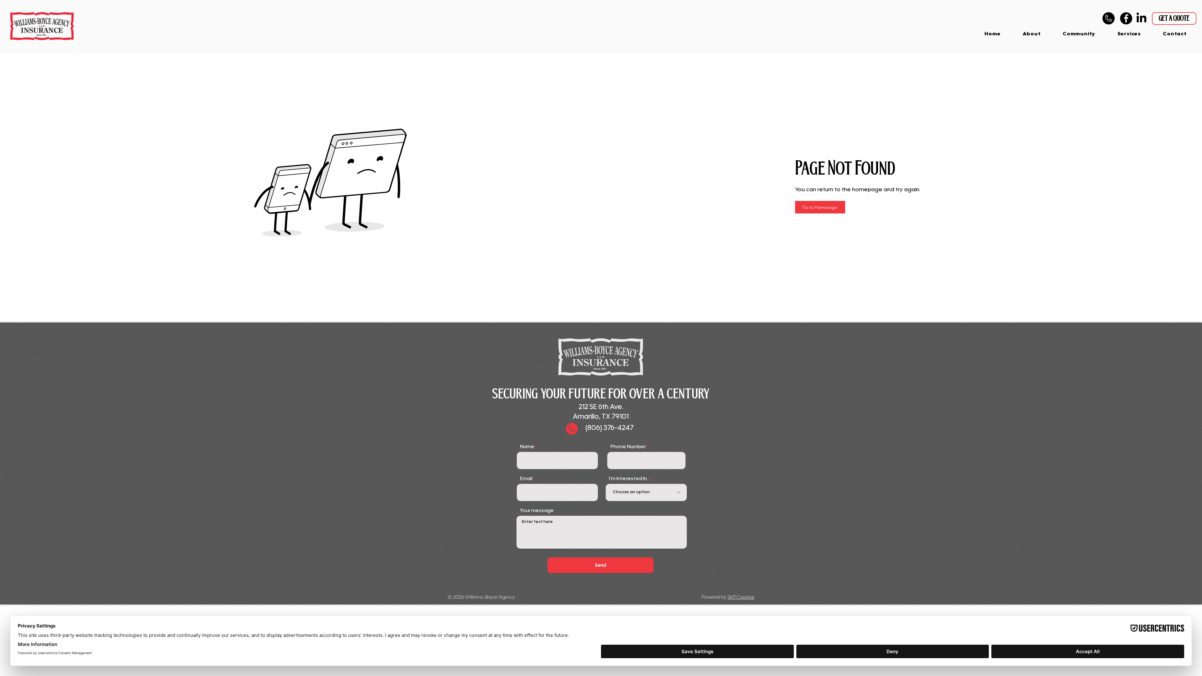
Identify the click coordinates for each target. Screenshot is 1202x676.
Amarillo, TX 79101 (601, 417)
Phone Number (628, 446)
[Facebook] (1126, 18)
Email (526, 478)
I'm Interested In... (629, 478)
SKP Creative (740, 597)
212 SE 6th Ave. (600, 407)
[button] (1129, 34)
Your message (537, 510)
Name (527, 446)
